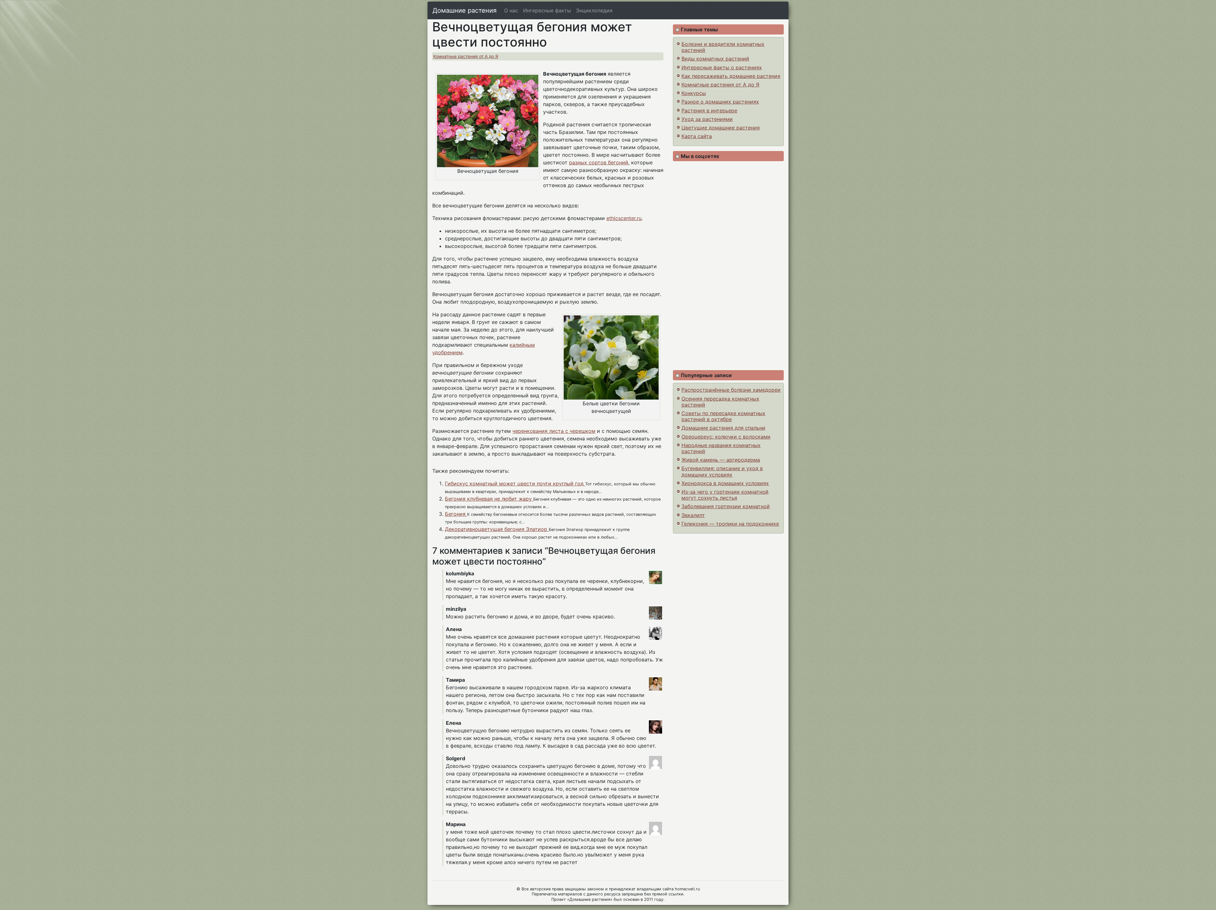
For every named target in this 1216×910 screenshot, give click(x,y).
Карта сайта (696, 136)
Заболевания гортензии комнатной (725, 506)
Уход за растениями (707, 119)
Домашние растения (465, 10)
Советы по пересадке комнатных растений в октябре (723, 416)
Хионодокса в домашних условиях (725, 483)
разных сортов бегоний (598, 162)
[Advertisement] (728, 266)
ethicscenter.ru (624, 218)
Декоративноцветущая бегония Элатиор (497, 529)
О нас (511, 10)
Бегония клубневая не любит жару (489, 499)
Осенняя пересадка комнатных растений (720, 401)
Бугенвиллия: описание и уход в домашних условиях (722, 471)
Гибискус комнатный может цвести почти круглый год (515, 483)
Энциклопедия (594, 10)
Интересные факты (547, 10)
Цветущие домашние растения (720, 127)
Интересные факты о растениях (721, 67)
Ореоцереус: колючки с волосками (725, 436)
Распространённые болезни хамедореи (731, 390)
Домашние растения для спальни (723, 428)
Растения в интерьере (709, 110)
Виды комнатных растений (715, 58)
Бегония (456, 514)
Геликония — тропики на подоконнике (730, 524)
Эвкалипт (693, 515)
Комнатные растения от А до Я (465, 56)
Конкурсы (693, 93)
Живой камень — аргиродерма (720, 460)
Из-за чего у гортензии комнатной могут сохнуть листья (725, 495)
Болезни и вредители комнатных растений (722, 47)
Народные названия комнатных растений (721, 448)
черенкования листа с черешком (553, 431)
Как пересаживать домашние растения (730, 76)
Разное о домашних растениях (720, 101)
